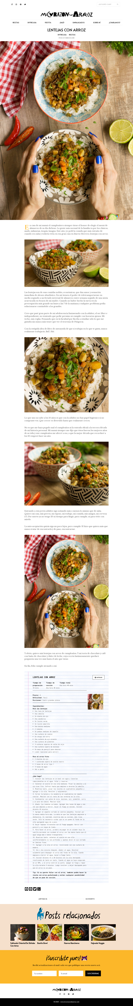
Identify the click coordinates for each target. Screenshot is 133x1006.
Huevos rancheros (71, 943)
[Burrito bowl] (49, 940)
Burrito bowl (42, 943)
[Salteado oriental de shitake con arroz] (22, 940)
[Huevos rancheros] (76, 940)
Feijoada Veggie (97, 943)
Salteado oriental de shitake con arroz (22, 944)
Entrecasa (62, 34)
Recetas (72, 34)
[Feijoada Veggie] (103, 940)
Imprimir (99, 677)
